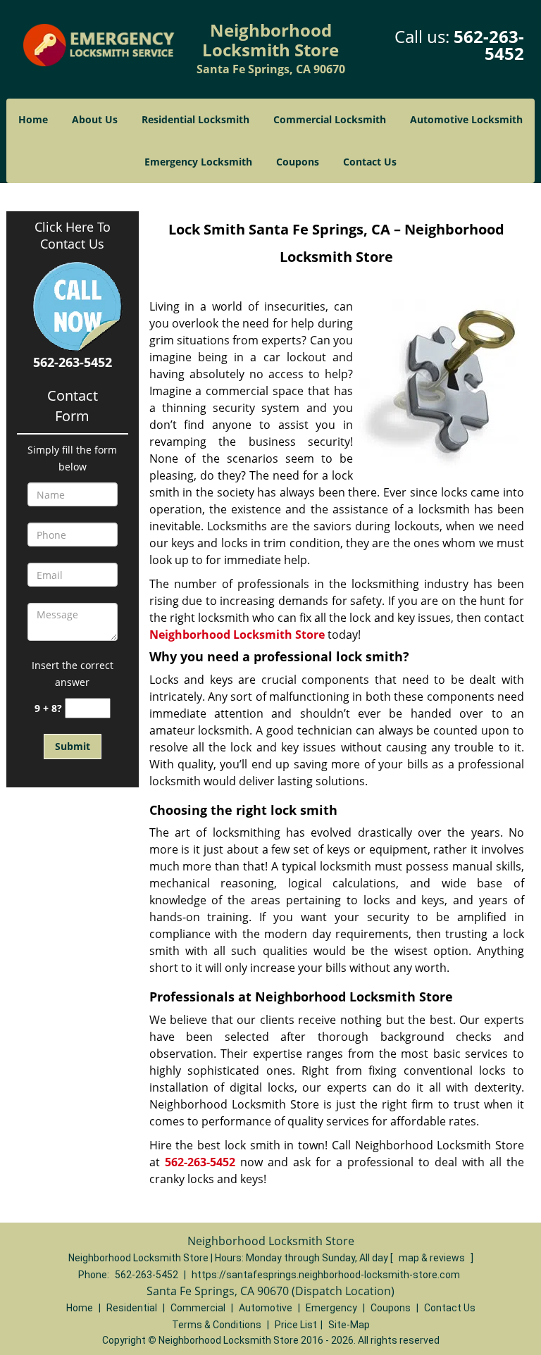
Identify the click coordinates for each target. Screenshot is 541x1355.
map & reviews (433, 1257)
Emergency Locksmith (198, 161)
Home (33, 119)
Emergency (331, 1307)
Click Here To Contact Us (73, 235)
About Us (95, 119)
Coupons (297, 161)
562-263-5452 (489, 45)
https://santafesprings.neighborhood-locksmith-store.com (326, 1274)
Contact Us (370, 161)
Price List (296, 1324)
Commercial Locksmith (329, 119)
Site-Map (349, 1324)
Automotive (265, 1307)
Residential (131, 1307)
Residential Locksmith (195, 119)
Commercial (197, 1307)
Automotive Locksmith (466, 119)
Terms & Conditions (216, 1324)
